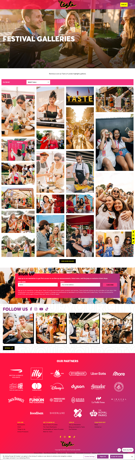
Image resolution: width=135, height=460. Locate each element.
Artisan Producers (22, 432)
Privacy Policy (83, 292)
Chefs (19, 427)
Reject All (103, 456)
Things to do (21, 429)
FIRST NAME (22, 282)
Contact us (98, 427)
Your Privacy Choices (50, 453)
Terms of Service (50, 294)
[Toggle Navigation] (130, 5)
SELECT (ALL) (32, 82)
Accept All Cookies (116, 456)
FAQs (96, 424)
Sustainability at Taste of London (53, 429)
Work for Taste (47, 432)
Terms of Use (62, 453)
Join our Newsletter (75, 424)
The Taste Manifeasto (50, 427)
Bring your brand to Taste (77, 427)
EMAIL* (62, 282)
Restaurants (21, 424)
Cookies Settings (89, 456)
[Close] (132, 457)
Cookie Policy (94, 292)
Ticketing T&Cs (96, 453)
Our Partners (73, 429)
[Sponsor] (16, 374)
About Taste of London (50, 424)
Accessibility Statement (83, 453)
